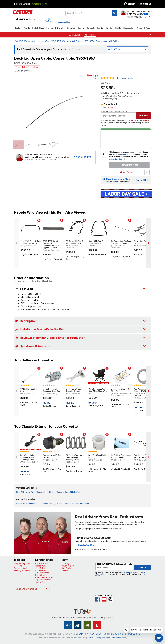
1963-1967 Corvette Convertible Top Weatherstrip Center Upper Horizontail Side (52, 245)
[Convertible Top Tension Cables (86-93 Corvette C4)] (144, 228)
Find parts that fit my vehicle (27, 67)
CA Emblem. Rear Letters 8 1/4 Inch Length (121, 457)
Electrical (71, 28)
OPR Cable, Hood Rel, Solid (28, 391)
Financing (18, 566)
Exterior (100, 28)
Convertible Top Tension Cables (144, 243)
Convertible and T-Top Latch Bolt (52, 457)
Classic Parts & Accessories (28, 504)
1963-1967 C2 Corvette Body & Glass (67, 41)
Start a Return (40, 566)
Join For (141, 180)
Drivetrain (59, 28)
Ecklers (109, 617)
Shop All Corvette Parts (25, 492)
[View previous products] (16, 243)
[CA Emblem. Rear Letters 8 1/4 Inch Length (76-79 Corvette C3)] (121, 442)
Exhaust (90, 28)
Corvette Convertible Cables (68, 492)
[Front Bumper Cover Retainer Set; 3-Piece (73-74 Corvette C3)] (144, 442)
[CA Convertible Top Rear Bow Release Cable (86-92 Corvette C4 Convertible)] (76, 228)
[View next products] (148, 243)
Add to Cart (131, 164)
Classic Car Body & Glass (52, 504)
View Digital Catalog (22, 570)
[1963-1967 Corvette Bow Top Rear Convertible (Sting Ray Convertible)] (30, 228)
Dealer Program (68, 566)
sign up (125, 154)
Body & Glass (38, 28)
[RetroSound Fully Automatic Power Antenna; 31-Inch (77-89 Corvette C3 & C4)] (30, 442)
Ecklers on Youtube (104, 599)
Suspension (128, 28)
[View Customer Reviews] (107, 78)
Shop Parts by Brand (22, 564)
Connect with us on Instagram (110, 599)
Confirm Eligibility (110, 98)
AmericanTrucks (79, 617)
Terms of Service (113, 638)
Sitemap (80, 634)
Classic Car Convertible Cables (76, 504)
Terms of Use (40, 582)
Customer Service (42, 573)
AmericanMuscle (60, 617)
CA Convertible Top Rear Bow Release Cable (76, 244)
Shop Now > (90, 35)
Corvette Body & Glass (46, 492)
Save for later (127, 172)
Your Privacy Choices (115, 634)
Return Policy (40, 568)
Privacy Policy (134, 120)
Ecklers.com (37, 14)
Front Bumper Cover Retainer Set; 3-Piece (142, 457)
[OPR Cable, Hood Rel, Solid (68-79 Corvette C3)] (30, 376)
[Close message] (150, 35)
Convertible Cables (116, 159)
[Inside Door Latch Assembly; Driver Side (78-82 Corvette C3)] (53, 376)
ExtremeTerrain (96, 617)
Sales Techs (66, 568)
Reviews (65, 570)
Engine (81, 28)
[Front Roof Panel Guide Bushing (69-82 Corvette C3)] (98, 442)
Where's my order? (42, 564)
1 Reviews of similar (125, 78)
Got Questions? (41, 570)
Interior (109, 28)
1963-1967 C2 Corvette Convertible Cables (101, 41)
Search (114, 13)
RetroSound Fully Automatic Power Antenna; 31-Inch (29, 458)
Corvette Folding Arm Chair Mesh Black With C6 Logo (97, 391)
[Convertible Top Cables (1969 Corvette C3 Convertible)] (98, 228)
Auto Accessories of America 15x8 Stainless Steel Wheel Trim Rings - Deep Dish (144, 393)
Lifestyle (26, 28)
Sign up (142, 567)
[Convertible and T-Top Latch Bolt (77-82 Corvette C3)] (53, 442)
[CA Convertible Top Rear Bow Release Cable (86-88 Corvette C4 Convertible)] (121, 228)
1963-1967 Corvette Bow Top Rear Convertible (30, 243)
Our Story (65, 564)
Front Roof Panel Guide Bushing (97, 457)
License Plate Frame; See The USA (121, 392)
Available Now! (39, 3)
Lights (118, 28)
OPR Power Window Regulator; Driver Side (74, 391)
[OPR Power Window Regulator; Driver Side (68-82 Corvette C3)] (76, 376)
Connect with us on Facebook (97, 599)
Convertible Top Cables (98, 243)
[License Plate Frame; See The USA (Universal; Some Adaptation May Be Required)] (121, 376)
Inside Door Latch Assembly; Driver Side (51, 391)
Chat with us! (40, 575)
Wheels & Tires (143, 28)
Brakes (49, 28)
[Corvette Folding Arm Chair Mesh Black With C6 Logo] (98, 376)
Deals (17, 28)
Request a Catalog (21, 568)
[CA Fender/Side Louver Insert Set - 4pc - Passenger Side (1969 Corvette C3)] (76, 442)
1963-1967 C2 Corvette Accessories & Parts (32, 41)
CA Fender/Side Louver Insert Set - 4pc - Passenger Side (75, 458)
